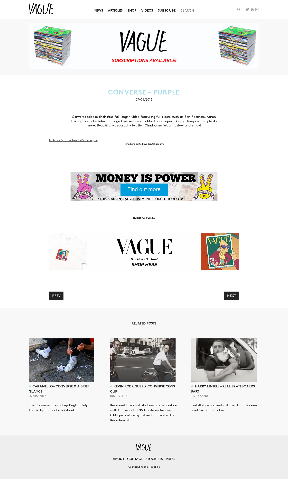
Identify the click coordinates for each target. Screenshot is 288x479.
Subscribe (167, 10)
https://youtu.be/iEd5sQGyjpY (73, 140)
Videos (147, 10)
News (98, 10)
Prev (56, 295)
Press (170, 459)
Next (231, 295)
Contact (135, 459)
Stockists (154, 459)
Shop (132, 10)
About (118, 459)
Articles (115, 10)
